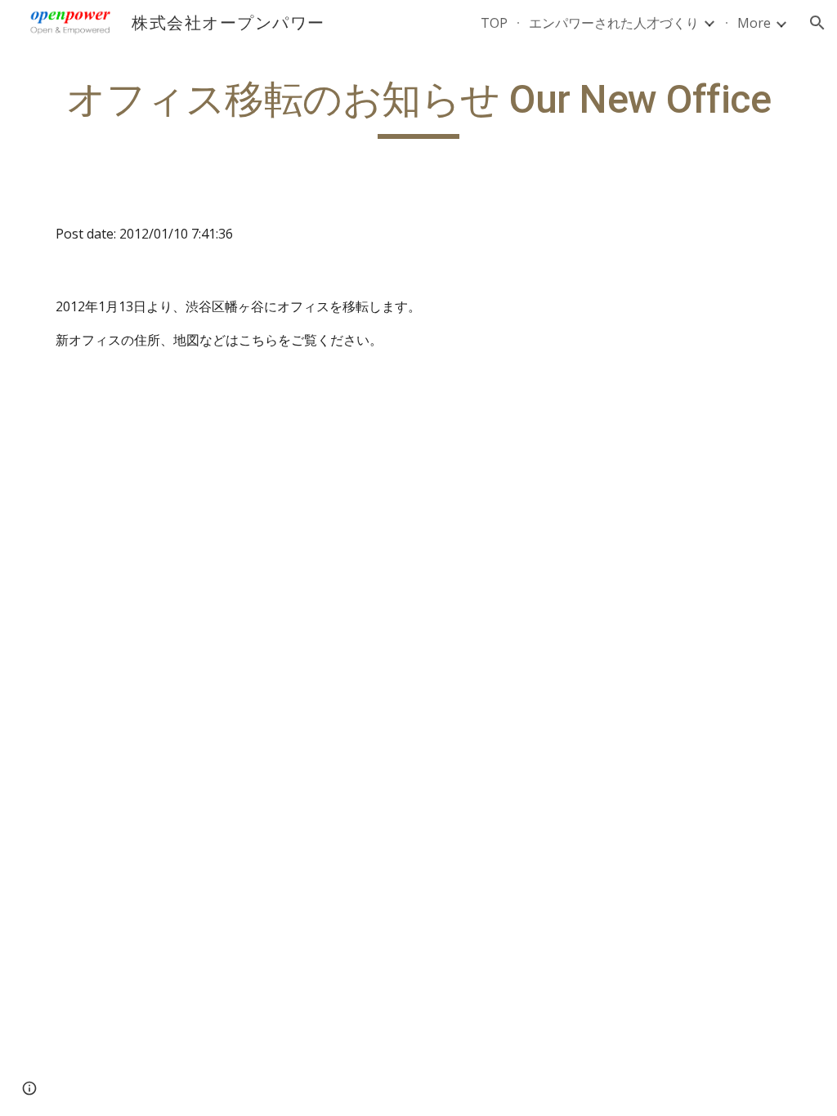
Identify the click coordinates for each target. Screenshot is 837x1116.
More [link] (754, 23)
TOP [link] (494, 23)
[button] (817, 22)
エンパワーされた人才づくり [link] (614, 23)
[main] (419, 107)
